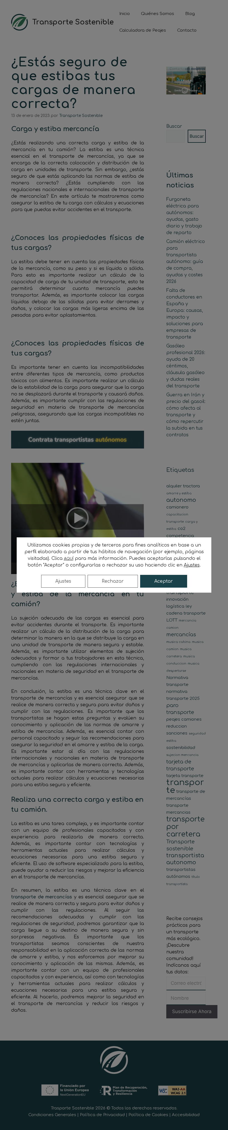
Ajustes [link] (192, 565)
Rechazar (113, 581)
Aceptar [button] (163, 581)
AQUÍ (68, 559)
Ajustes (63, 581)
